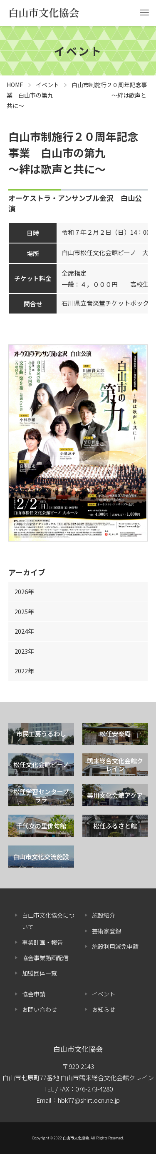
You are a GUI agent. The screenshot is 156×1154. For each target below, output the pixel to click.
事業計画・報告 (42, 942)
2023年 (24, 651)
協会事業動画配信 (45, 957)
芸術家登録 (106, 931)
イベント (103, 994)
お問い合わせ (39, 1009)
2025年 (24, 611)
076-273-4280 (94, 1088)
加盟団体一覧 (39, 973)
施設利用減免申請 (115, 946)
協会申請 (33, 994)
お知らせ (103, 1009)
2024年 (24, 631)
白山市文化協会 (78, 1049)
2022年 (24, 670)
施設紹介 (103, 915)
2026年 (24, 591)
